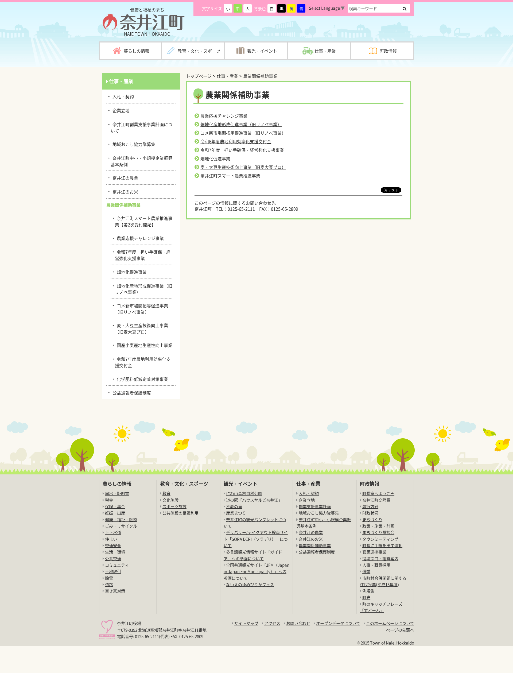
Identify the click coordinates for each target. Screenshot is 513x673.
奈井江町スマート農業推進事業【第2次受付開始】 (143, 221)
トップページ (199, 76)
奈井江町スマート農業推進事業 (230, 175)
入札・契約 (122, 96)
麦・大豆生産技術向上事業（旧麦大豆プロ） (243, 167)
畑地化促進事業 (215, 158)
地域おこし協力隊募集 (133, 144)
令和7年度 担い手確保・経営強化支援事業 (242, 150)
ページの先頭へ (400, 630)
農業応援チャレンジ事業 (223, 116)
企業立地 (120, 110)
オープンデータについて (338, 623)
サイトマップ (246, 623)
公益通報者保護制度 (131, 392)
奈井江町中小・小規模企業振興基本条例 (141, 161)
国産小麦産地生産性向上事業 (143, 345)
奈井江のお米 (124, 191)
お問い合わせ (298, 623)
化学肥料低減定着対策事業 (141, 378)
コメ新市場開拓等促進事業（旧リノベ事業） (141, 308)
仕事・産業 (227, 76)
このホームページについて (390, 623)
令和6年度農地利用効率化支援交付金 (235, 141)
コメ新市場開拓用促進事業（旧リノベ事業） (243, 133)
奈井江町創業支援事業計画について (141, 127)
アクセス (272, 623)
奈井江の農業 (124, 177)
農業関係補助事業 (260, 76)
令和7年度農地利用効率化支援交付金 (142, 362)
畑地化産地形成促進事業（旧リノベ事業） (241, 124)
